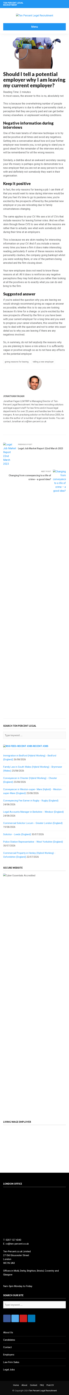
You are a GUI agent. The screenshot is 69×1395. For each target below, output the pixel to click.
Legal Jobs (9, 1369)
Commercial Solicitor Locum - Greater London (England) (33, 823)
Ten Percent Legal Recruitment (43, 1390)
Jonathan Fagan (13, 396)
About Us (8, 1332)
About (24, 1385)
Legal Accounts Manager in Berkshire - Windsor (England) (33, 811)
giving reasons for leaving (17, 362)
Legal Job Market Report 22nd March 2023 (40, 448)
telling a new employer (43, 362)
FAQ (42, 1385)
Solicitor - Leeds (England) (17, 834)
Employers (8, 1354)
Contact (7, 1347)
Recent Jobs (40, 746)
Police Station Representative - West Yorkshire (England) (33, 841)
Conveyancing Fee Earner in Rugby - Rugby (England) (30, 800)
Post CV (50, 1385)
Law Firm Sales (11, 1362)
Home (16, 1385)
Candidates (9, 1339)
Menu (34, 26)
